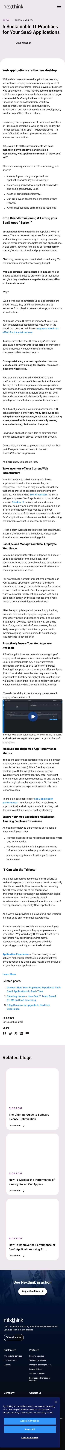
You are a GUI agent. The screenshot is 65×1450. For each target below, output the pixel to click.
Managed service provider (40, 1365)
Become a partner (36, 1356)
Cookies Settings (29, 1437)
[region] (30, 1422)
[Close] (55, 1402)
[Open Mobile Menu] (59, 7)
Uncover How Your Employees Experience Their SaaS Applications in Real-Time (34, 990)
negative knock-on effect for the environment (30, 331)
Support (7, 1365)
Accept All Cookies (29, 1421)
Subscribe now (14, 1337)
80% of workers (39, 495)
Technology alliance (37, 1360)
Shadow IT (18, 502)
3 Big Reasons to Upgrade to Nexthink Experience (28, 1007)
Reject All (30, 1429)
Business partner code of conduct (39, 1379)
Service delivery (35, 1369)
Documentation (10, 1360)
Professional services (13, 1356)
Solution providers (37, 1373)
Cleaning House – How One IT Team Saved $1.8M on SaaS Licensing (31, 998)
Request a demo (30, 1291)
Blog (6, 21)
